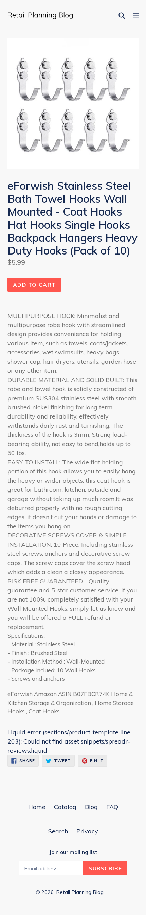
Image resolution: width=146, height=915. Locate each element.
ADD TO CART (34, 284)
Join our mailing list (73, 852)
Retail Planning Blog (80, 892)
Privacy (87, 831)
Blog (91, 807)
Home (36, 807)
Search (58, 831)
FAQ (112, 807)
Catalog (65, 807)
